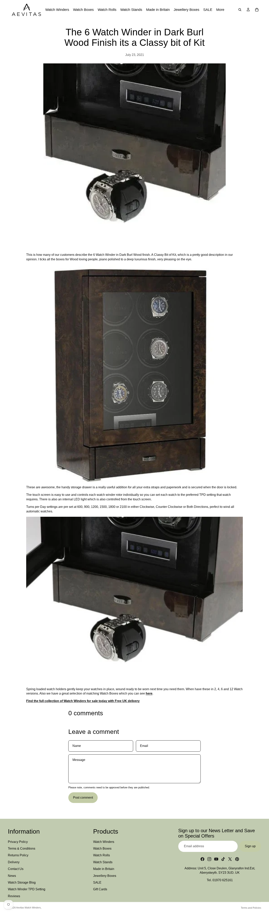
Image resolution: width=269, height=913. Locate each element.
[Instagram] (209, 859)
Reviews (14, 896)
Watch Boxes (102, 848)
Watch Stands (102, 862)
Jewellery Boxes (104, 875)
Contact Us (15, 869)
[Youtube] (216, 859)
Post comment (83, 797)
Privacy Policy (18, 841)
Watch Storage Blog (22, 882)
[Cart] (256, 9)
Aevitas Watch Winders (28, 907)
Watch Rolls (101, 855)
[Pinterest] (237, 859)
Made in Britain (103, 869)
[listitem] (220, 9)
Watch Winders (103, 841)
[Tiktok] (223, 859)
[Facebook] (202, 859)
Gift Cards (100, 889)
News (12, 875)
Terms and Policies (251, 907)
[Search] (240, 9)
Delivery (13, 862)
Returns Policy (18, 855)
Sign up (250, 846)
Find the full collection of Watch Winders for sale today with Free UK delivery (83, 701)
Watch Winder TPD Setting (26, 889)
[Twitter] (230, 859)
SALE (97, 882)
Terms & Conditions (21, 848)
